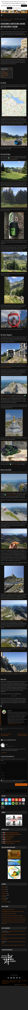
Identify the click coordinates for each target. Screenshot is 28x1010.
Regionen (11, 19)
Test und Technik (5, 901)
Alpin (3, 728)
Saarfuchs (4, 28)
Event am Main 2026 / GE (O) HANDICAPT (13, 841)
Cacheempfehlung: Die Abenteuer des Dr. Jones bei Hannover (13, 917)
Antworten (5, 752)
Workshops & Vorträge (13, 980)
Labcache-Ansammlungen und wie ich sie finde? (16, 945)
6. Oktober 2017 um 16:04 (10, 746)
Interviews (4, 889)
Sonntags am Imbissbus (9, 843)
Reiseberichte (5, 19)
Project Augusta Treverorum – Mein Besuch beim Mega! (12, 915)
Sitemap (18, 981)
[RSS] (20, 978)
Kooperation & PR (5, 983)
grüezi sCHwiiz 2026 (9, 837)
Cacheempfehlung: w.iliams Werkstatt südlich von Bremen (13, 911)
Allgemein (3, 887)
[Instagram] (11, 978)
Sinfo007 (3, 938)
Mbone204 (4, 934)
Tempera (20, 984)
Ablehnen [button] (9, 8)
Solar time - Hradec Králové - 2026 (11, 832)
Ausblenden (10, 69)
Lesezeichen (4, 729)
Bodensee (6, 728)
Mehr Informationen (16, 8)
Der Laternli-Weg (4, 72)
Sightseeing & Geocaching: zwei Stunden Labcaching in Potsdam (14, 919)
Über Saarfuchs (5, 980)
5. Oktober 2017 (10, 28)
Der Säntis (3, 71)
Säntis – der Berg (14, 464)
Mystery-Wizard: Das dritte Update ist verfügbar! (22, 734)
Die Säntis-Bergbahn (4, 73)
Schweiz (22, 728)
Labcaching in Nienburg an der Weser (9, 913)
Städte (3, 899)
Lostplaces (4, 891)
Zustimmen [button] (24, 5)
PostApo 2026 (7, 839)
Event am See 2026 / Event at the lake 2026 (13, 834)
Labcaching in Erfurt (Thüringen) (8, 909)
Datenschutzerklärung (6, 981)
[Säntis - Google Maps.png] (14, 102)
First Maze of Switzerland (9, 836)
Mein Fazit (3, 76)
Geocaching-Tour (16, 728)
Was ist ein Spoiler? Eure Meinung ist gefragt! (6, 734)
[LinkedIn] (14, 978)
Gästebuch (14, 981)
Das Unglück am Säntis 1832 (11, 494)
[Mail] (17, 978)
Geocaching (10, 728)
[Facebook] (8, 978)
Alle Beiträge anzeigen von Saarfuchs (15, 723)
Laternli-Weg (12, 157)
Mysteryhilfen (4, 893)
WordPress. (25, 984)
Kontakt (20, 980)
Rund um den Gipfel (4, 75)
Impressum (25, 980)
